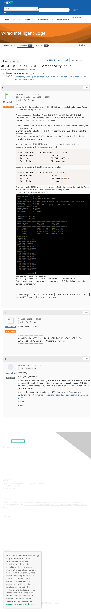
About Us (6, 520)
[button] (38, 555)
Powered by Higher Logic (45, 607)
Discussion (25, 45)
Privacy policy (8, 534)
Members (42, 45)
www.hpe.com (29, 505)
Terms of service (9, 537)
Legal (5, 541)
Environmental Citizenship (13, 530)
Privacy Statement (18, 581)
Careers (6, 523)
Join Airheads (76, 17)
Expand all (51, 60)
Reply (19, 100)
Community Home (8, 45)
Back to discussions (12, 61)
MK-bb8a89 (8, 102)
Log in (75, 10)
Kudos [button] (86, 88)
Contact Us (7, 527)
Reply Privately (29, 100)
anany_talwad (11, 373)
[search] (35, 9)
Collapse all (63, 60)
